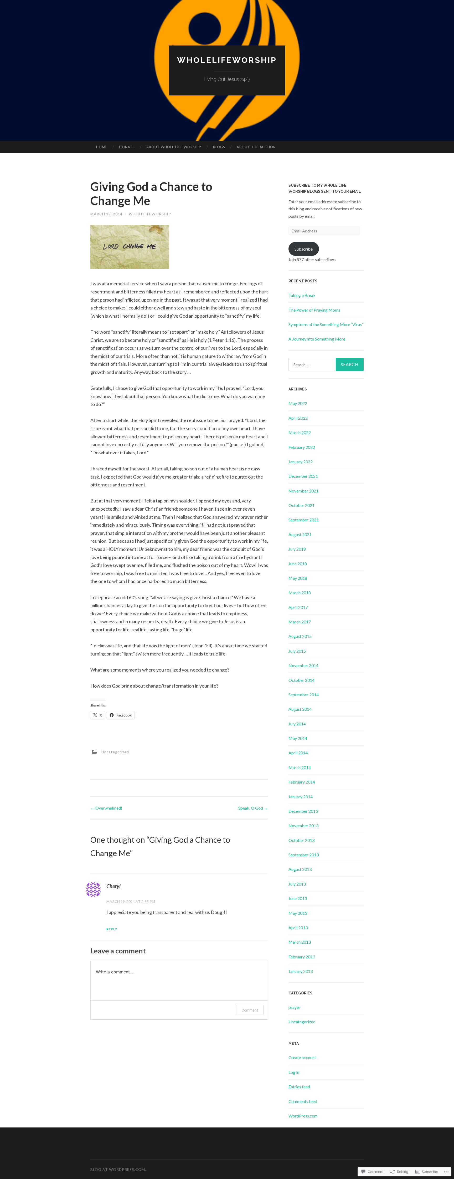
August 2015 (300, 636)
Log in (293, 1072)
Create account (302, 1057)
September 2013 (303, 854)
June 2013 (297, 898)
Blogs (219, 147)
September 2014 (303, 694)
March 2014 (299, 767)
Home (101, 147)
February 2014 (301, 781)
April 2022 (298, 417)
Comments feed (302, 1101)
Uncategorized (115, 752)
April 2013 (298, 927)
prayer (294, 1007)
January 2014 (300, 796)
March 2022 (299, 432)
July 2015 (297, 650)
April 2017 (298, 607)
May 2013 (297, 913)
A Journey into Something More (316, 338)
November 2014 (303, 665)
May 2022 (297, 403)
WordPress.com (303, 1115)
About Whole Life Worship (173, 147)
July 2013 (297, 883)
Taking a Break (302, 295)
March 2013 (299, 941)
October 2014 (301, 680)
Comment (249, 1010)
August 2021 (300, 534)
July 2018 (297, 548)
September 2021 (303, 519)
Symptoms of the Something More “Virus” (325, 324)
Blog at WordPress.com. (118, 1169)
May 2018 (297, 578)
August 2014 (300, 709)
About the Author (256, 147)
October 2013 (301, 840)
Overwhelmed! (106, 807)
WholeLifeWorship (227, 60)
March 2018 (299, 592)
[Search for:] (326, 364)
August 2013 (300, 869)
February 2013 (301, 956)
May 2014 (297, 738)
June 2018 (297, 563)
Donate (127, 147)
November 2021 (303, 490)
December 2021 (303, 476)
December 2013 (303, 811)
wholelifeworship (150, 214)
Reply (111, 929)
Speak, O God (253, 807)
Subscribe (304, 248)
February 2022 (301, 447)
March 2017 (299, 621)
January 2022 (300, 461)
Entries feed (299, 1086)
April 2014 (298, 752)
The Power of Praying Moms (314, 309)
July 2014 (297, 723)
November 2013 (303, 825)
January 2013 (300, 971)
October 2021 (301, 505)
